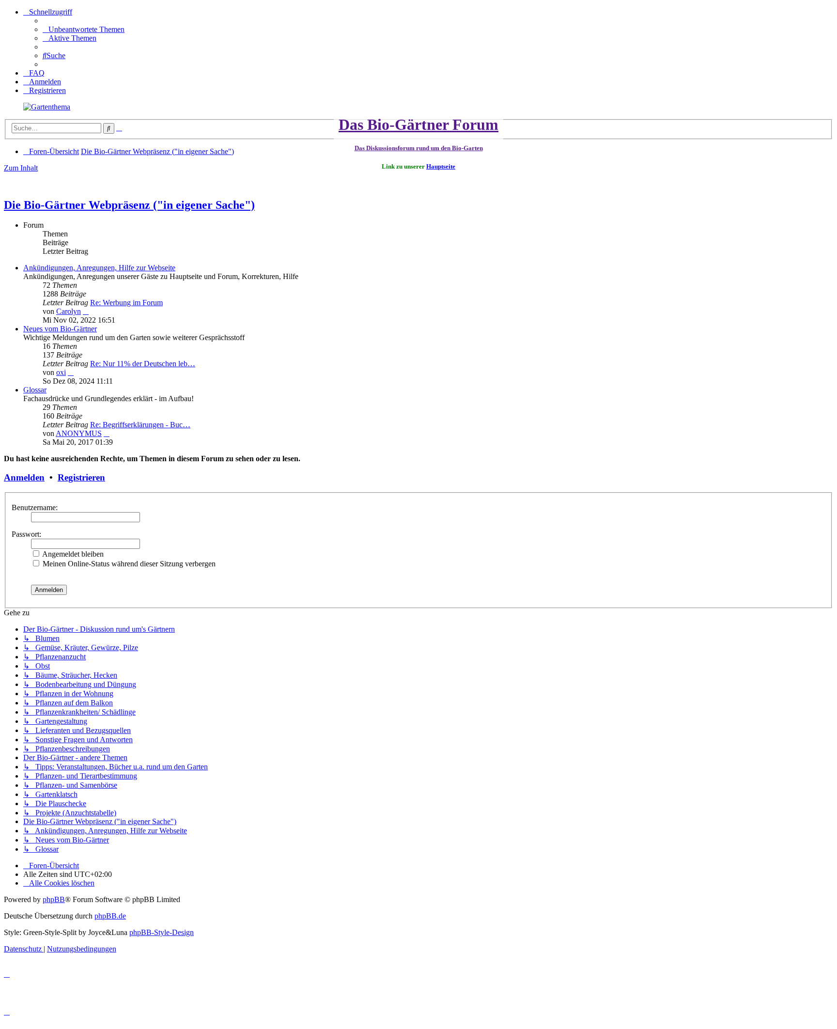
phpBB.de (110, 916)
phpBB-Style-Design (161, 932)
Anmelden (24, 477)
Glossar (34, 390)
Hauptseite (440, 166)
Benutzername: (35, 507)
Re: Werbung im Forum (126, 302)
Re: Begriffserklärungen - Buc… (140, 425)
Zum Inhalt (21, 168)
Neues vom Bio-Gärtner (60, 329)
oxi (61, 372)
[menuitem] (83, 29)
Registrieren (81, 477)
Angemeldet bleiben (72, 554)
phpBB (54, 899)
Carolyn (68, 311)
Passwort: (26, 534)
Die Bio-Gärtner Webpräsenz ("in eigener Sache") (129, 205)
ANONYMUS (79, 433)
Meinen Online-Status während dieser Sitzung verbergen (128, 564)
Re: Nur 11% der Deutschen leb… (142, 363)
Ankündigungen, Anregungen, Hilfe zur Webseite (99, 268)
